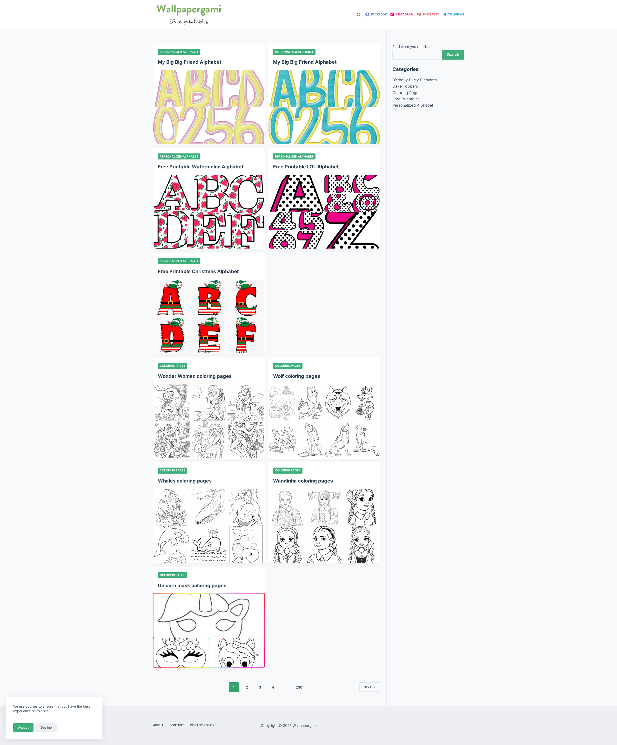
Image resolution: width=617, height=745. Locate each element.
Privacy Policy (202, 725)
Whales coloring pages (185, 481)
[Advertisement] (324, 288)
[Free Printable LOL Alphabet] (324, 212)
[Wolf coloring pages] (324, 421)
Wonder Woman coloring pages (195, 376)
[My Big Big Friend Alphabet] (209, 107)
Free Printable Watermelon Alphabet (200, 167)
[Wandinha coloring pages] (324, 526)
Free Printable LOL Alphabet (306, 167)
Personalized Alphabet (179, 52)
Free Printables (406, 99)
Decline (46, 727)
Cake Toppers (405, 86)
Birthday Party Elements (414, 79)
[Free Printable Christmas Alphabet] (209, 316)
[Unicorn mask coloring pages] (209, 630)
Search (453, 54)
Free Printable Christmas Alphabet (198, 271)
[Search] (359, 14)
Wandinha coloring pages (303, 481)
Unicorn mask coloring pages (192, 585)
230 (299, 687)
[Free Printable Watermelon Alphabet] (209, 212)
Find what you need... (410, 46)
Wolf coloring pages (296, 376)
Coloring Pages (172, 365)
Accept (23, 727)
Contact (176, 725)
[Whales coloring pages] (209, 526)
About (158, 725)
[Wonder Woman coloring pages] (209, 421)
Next (367, 687)
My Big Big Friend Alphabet (189, 62)
